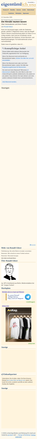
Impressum (26, 13)
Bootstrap (27, 435)
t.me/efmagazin (30, 302)
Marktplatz (18, 13)
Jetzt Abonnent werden (9, 82)
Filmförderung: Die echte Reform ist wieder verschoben (16, 251)
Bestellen (12, 9)
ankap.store (31, 343)
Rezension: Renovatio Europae (9, 255)
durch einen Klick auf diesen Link (16, 380)
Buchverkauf (30, 9)
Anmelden (31, 2)
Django (20, 435)
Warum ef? (6, 9)
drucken (33, 245)
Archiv (24, 9)
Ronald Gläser (8, 26)
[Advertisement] (18, 167)
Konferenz (11, 13)
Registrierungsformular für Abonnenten (14, 67)
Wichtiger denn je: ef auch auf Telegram (13, 292)
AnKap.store (5, 306)
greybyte (10, 435)
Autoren (18, 9)
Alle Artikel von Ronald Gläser (8, 258)
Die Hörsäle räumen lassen (14, 21)
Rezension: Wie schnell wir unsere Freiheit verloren (15, 253)
